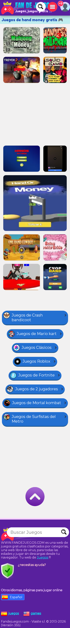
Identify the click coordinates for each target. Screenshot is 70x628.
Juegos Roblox (36, 361)
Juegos (42, 557)
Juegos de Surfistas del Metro (34, 419)
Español (16, 597)
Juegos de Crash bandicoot (27, 317)
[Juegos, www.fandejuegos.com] (27, 8)
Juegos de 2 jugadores (36, 389)
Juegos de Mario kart (37, 333)
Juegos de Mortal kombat (36, 402)
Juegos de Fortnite (36, 375)
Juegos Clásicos (37, 347)
